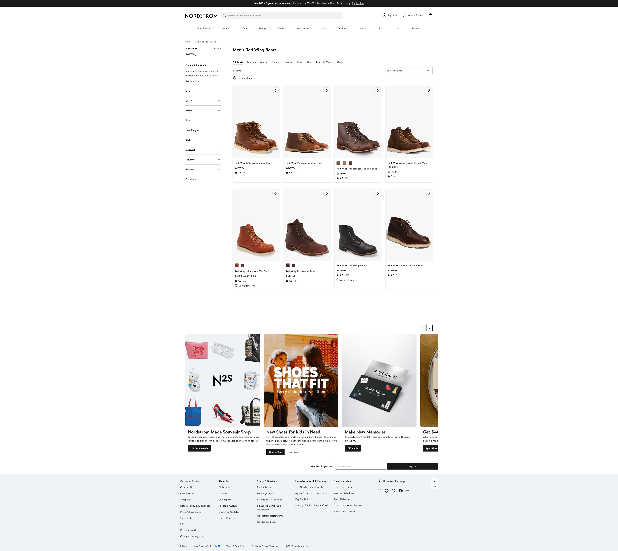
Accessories (303, 28)
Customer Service (190, 481)
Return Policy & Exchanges (195, 505)
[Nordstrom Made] (222, 380)
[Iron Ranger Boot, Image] (358, 225)
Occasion (190, 179)
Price (188, 120)
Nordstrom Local (266, 521)
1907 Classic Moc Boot (253, 163)
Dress (288, 62)
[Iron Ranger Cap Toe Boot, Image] (358, 122)
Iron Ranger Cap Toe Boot (357, 168)
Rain (309, 62)
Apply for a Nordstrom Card (311, 493)
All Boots (238, 62)
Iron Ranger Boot (352, 265)
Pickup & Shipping (195, 64)
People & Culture (228, 505)
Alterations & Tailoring (269, 499)
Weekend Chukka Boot (304, 163)
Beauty (262, 28)
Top (434, 486)
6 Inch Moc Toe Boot (252, 271)
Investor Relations (344, 493)
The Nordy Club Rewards (309, 487)
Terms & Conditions (235, 546)
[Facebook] (401, 491)
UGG (340, 62)
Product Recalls (189, 530)
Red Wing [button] (190, 54)
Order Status (187, 493)
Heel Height (192, 130)
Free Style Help (265, 493)
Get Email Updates (229, 511)
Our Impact (225, 499)
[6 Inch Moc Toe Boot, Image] (256, 225)
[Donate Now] (301, 380)
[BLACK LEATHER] (293, 265)
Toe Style (190, 159)
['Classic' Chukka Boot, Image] (409, 225)
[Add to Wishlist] (275, 90)
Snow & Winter (324, 62)
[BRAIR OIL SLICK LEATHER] (288, 265)
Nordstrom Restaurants (270, 515)
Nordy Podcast (227, 518)
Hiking (299, 62)
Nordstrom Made (199, 448)
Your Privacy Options (204, 546)
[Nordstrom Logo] (201, 16)
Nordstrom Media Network (349, 505)
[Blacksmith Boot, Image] (307, 225)
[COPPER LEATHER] (350, 163)
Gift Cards (353, 448)
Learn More (293, 452)
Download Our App (394, 481)
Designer (343, 28)
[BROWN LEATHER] (344, 163)
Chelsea (251, 62)
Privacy (183, 546)
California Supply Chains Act (265, 546)
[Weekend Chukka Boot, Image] (307, 122)
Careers (223, 493)
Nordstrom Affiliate (345, 511)
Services (416, 28)
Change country (189, 536)
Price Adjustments (190, 511)
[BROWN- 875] (237, 265)
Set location (192, 81)
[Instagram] (379, 491)
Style (188, 139)
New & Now (203, 28)
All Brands (224, 487)
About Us (224, 481)
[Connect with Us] (408, 491)
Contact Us (186, 487)
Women (226, 28)
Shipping (185, 499)
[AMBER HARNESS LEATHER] (338, 163)
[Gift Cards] (379, 380)
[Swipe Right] (429, 328)
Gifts (381, 28)
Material (190, 149)
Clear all (216, 48)
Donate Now (275, 452)
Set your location (246, 78)
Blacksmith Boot (301, 271)
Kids (323, 28)
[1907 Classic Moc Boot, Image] (256, 122)
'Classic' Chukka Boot (405, 265)
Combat (276, 62)
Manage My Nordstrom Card (311, 505)
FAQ (182, 524)
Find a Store (264, 487)
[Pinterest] (387, 491)
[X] (394, 491)
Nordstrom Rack (343, 487)
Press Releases (342, 499)
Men (244, 28)
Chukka (264, 62)
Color (188, 100)
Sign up (412, 466)
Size (187, 90)
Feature (189, 169)
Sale (397, 28)
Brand (188, 110)
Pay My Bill (301, 499)
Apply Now (358, 3)
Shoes (281, 28)
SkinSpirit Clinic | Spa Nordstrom (269, 507)
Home (363, 28)
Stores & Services (267, 481)
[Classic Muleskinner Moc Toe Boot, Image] (409, 122)
